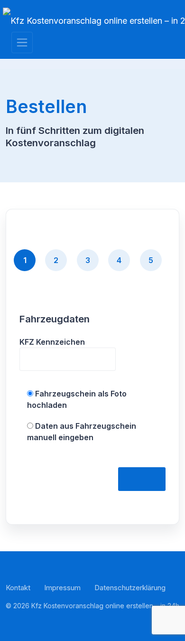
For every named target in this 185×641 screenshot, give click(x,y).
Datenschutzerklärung (130, 587)
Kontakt (18, 587)
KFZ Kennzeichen (52, 342)
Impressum (62, 587)
